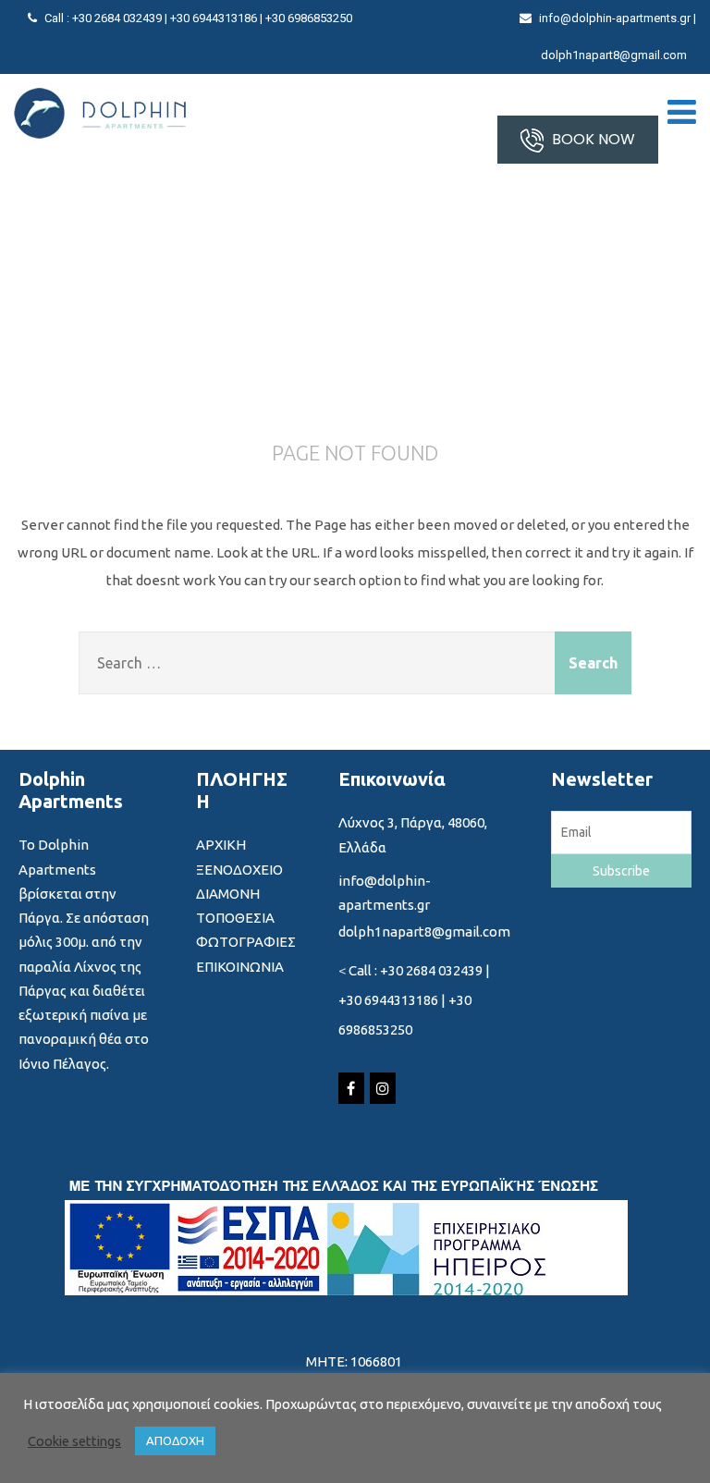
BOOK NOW (591, 139)
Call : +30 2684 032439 (104, 18)
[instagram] (383, 1088)
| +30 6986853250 (306, 18)
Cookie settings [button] (74, 1441)
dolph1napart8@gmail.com (614, 55)
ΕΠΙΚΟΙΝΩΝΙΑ (240, 966)
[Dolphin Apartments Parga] (100, 113)
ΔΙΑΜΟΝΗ (228, 893)
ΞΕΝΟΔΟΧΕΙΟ (239, 869)
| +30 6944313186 (212, 18)
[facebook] (351, 1088)
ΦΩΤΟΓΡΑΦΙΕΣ (246, 942)
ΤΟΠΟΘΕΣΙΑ (235, 917)
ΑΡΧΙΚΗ (221, 844)
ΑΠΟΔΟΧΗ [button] (175, 1440)
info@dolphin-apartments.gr (615, 18)
